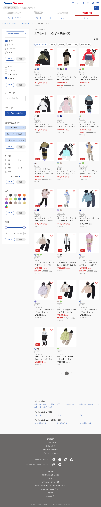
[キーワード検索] (96, 8)
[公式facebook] (59, 459)
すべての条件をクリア (15, 33)
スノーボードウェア (27, 23)
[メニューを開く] (97, 3)
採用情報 (49, 496)
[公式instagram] (65, 459)
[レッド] (80, 69)
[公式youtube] (71, 459)
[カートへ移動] (92, 3)
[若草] (58, 349)
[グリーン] (83, 69)
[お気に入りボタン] (51, 50)
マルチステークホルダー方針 (50, 489)
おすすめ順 (42, 44)
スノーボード (13, 23)
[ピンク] (35, 210)
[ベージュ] (61, 163)
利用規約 (50, 471)
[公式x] (53, 459)
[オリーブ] (41, 255)
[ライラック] (66, 69)
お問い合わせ (50, 446)
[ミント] (63, 69)
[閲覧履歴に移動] (83, 3)
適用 (20, 59)
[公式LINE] (59, 464)
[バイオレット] (58, 210)
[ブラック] (61, 69)
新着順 (61, 44)
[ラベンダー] (35, 301)
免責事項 (50, 478)
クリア (10, 59)
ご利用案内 (50, 439)
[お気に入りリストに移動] (87, 3)
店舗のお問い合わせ (49, 449)
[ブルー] (38, 69)
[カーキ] (35, 69)
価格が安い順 (72, 44)
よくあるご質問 (50, 442)
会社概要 (50, 493)
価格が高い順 (85, 44)
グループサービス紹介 (50, 453)
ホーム (4, 23)
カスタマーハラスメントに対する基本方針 (49, 486)
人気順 (53, 44)
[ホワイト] (35, 116)
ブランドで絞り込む (16, 113)
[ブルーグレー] (61, 116)
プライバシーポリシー (49, 482)
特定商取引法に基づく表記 (50, 475)
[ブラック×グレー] (58, 69)
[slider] (6, 227)
